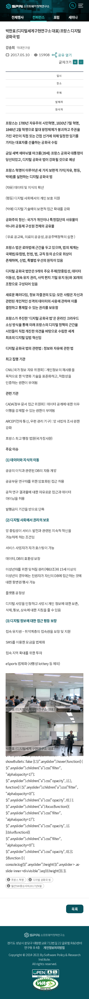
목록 (75, 908)
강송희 (10, 47)
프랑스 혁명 (17, 879)
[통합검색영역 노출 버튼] (72, 5)
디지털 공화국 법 (42, 879)
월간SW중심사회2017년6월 (26, 886)
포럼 (57, 17)
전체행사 (17, 17)
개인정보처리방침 (54, 947)
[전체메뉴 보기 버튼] (80, 5)
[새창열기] (46, 973)
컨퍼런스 (38, 17)
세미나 (72, 17)
